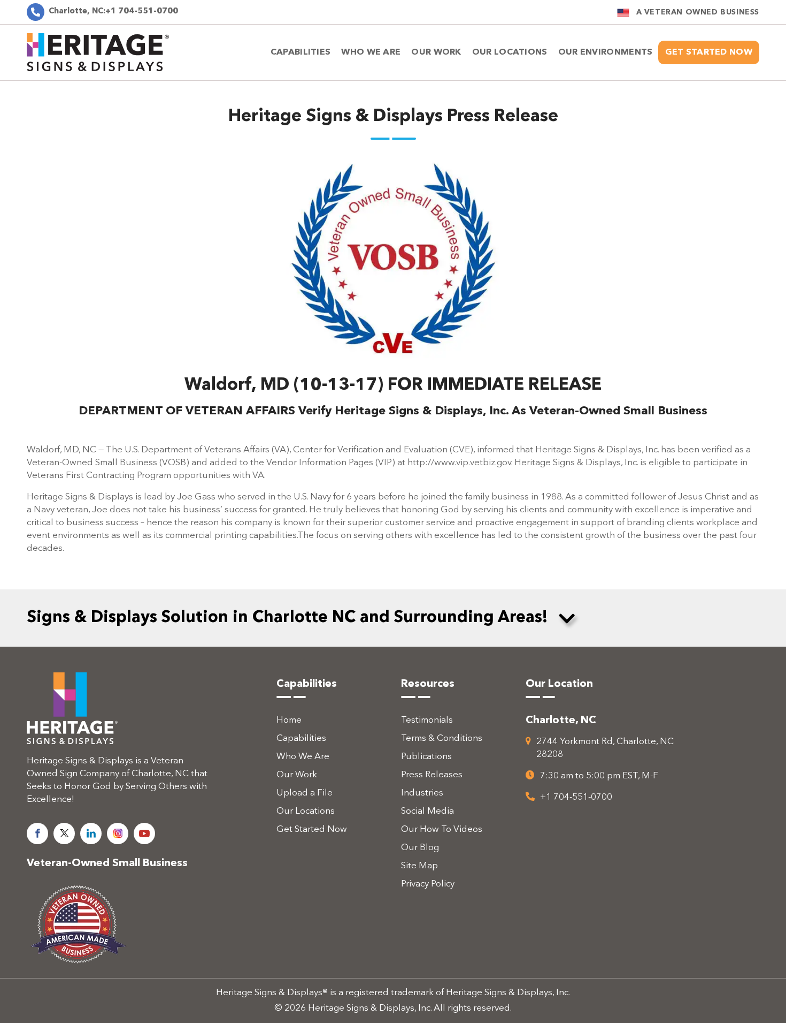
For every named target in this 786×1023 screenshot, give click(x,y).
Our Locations (305, 811)
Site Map (419, 865)
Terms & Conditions (441, 738)
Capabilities (301, 52)
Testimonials (427, 720)
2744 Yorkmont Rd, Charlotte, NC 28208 (605, 748)
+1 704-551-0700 (113, 11)
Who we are (370, 52)
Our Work (436, 52)
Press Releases (432, 774)
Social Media (427, 811)
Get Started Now (709, 52)
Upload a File (304, 793)
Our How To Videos (441, 829)
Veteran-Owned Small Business (107, 863)
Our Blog (420, 847)
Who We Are (302, 756)
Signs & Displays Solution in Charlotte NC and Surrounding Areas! (287, 618)
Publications (426, 756)
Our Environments (605, 52)
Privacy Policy (427, 884)
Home (289, 720)
